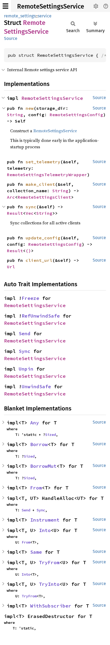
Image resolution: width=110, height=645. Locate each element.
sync (31, 206)
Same (36, 552)
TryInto (49, 584)
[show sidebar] (5, 6)
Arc (11, 197)
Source (10, 38)
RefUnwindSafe (41, 316)
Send (24, 333)
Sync (24, 351)
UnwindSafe (36, 386)
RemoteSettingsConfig (76, 114)
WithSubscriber (50, 606)
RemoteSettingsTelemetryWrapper (47, 174)
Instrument (45, 520)
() (28, 250)
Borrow (39, 444)
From (36, 488)
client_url (39, 260)
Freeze (30, 298)
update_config (43, 237)
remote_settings (20, 15)
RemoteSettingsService (50, 6)
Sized (50, 434)
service (45, 15)
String (15, 114)
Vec (30, 213)
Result (15, 213)
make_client (40, 184)
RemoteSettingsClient (44, 197)
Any (34, 423)
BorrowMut (43, 466)
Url (11, 266)
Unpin (26, 369)
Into (45, 530)
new (30, 108)
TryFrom (49, 562)
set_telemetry (43, 161)
